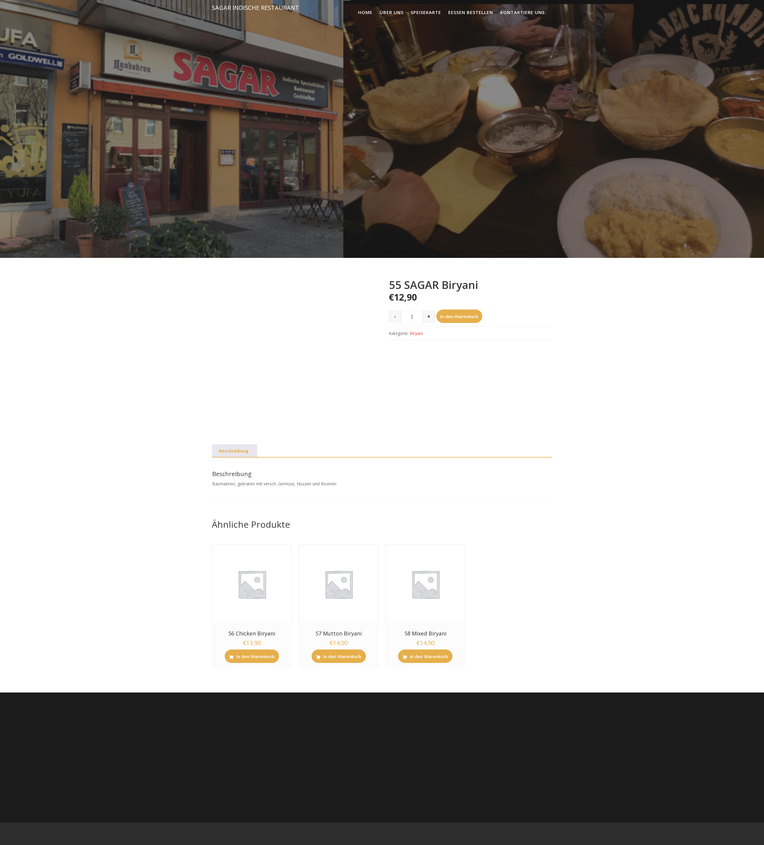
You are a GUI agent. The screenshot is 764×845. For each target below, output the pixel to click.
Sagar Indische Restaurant (255, 8)
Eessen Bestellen (470, 12)
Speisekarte (426, 12)
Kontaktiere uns (522, 12)
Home (365, 12)
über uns (391, 12)
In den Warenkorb (459, 316)
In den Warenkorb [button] (255, 656)
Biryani (416, 333)
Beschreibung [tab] (234, 451)
